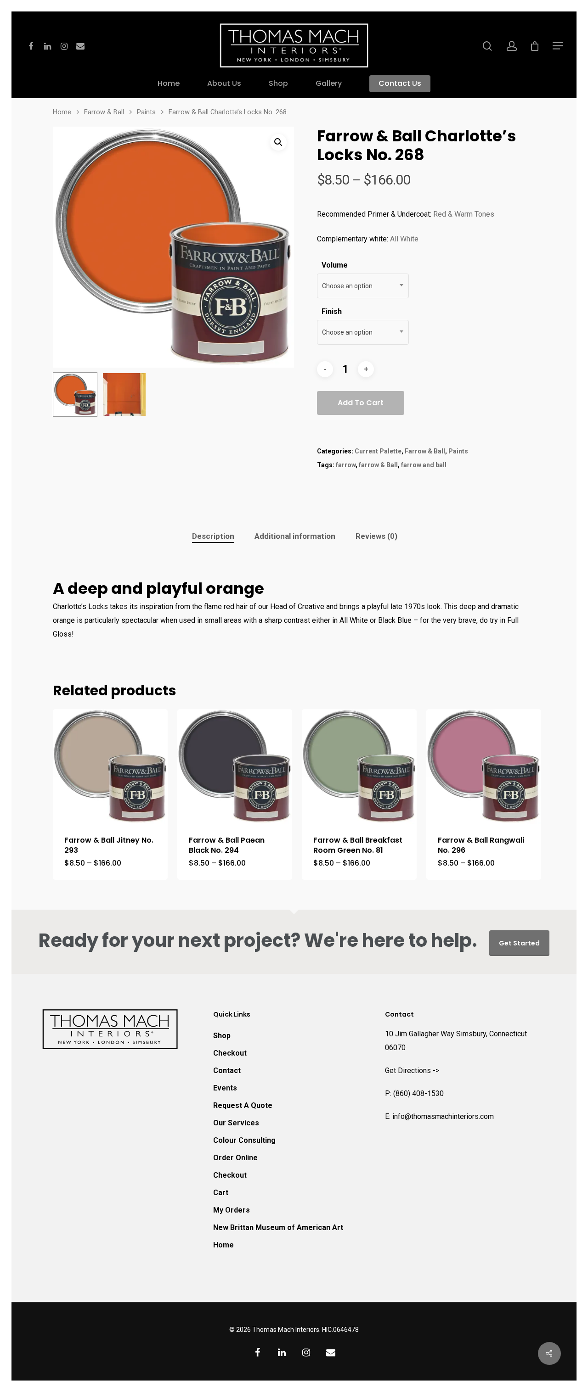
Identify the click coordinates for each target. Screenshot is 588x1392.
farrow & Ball (378, 465)
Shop (278, 84)
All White (404, 239)
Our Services (236, 1122)
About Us (224, 84)
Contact (227, 1070)
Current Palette (378, 451)
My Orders (231, 1210)
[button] (278, 142)
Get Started (519, 943)
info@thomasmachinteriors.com (443, 1116)
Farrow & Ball (104, 112)
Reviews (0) (376, 536)
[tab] (213, 536)
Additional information (294, 536)
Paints (146, 112)
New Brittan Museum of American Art (278, 1227)
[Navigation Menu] (558, 45)
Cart (220, 1192)
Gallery (329, 84)
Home (169, 84)
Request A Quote (242, 1105)
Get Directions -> (412, 1070)
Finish (332, 311)
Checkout (230, 1053)
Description (213, 536)
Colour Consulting (244, 1140)
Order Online (235, 1157)
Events (225, 1088)
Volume (335, 265)
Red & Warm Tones (463, 214)
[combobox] (363, 286)
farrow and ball (424, 465)
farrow (346, 465)
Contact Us (400, 84)
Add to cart (361, 402)
